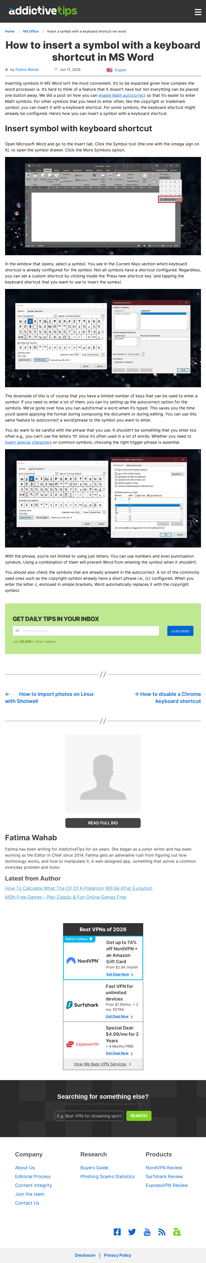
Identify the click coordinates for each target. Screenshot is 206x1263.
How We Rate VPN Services (100, 1063)
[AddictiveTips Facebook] (117, 1232)
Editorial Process (32, 1176)
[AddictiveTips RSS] (162, 1232)
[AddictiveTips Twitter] (132, 1232)
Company (28, 1154)
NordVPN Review (164, 1167)
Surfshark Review (164, 1176)
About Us (25, 1167)
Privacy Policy (117, 1255)
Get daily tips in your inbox (56, 619)
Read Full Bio (103, 822)
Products (159, 1154)
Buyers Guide (94, 1167)
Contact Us (27, 1203)
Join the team (29, 1194)
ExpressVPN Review (167, 1185)
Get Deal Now (117, 974)
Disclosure (85, 1255)
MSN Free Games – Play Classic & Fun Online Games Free (65, 897)
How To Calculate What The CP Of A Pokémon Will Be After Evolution (78, 888)
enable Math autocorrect (121, 95)
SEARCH (138, 1115)
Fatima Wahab (27, 69)
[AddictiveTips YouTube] (147, 1232)
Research (93, 1154)
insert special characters (28, 442)
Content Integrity (33, 1185)
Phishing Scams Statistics (107, 1176)
